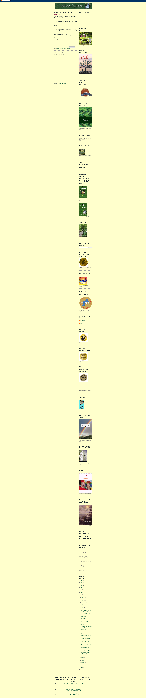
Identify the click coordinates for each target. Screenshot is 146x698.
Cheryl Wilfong (82, 320)
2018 (81, 585)
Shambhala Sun (81, 540)
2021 (81, 580)
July (82, 605)
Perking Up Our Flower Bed (86, 615)
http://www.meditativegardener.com (74, 683)
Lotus (74, 695)
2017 (81, 587)
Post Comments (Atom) (62, 83)
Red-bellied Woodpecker (85, 647)
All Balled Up (83, 649)
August (82, 604)
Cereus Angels (83, 618)
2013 (81, 594)
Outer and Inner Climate (85, 619)
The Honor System (84, 633)
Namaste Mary (83, 616)
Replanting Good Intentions (85, 638)
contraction (60, 48)
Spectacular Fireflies (84, 636)
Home (66, 81)
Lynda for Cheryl (82, 321)
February (83, 662)
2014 (81, 592)
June (82, 607)
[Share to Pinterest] (74, 47)
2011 (81, 666)
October (82, 600)
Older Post (76, 81)
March (82, 660)
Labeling (82, 655)
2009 (81, 669)
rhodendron (67, 48)
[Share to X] (71, 47)
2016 (81, 589)
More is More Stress (84, 621)
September (83, 602)
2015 (81, 590)
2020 (81, 582)
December (83, 597)
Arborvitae (74, 692)
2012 (81, 595)
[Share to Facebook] (73, 47)
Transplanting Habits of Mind (86, 635)
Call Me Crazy (74, 693)
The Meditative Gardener (82, 170)
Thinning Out (83, 643)
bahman (81, 323)
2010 (81, 667)
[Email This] (69, 47)
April (82, 658)
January (82, 663)
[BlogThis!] (70, 47)
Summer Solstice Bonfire (85, 623)
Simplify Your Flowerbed (85, 650)
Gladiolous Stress (84, 624)
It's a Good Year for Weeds (85, 608)
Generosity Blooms (74, 694)
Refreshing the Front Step (85, 613)
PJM (64, 48)
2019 (81, 584)
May (82, 657)
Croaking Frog (83, 629)
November (83, 599)
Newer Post (56, 81)
